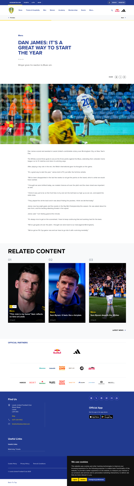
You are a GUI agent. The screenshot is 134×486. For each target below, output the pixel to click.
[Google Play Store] (107, 417)
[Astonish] (52, 368)
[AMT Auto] (91, 368)
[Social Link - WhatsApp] (117, 398)
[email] (124, 77)
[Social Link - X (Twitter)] (96, 398)
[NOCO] (22, 382)
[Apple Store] (94, 417)
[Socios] (52, 382)
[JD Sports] (81, 368)
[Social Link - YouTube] (111, 398)
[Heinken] (42, 382)
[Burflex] (71, 368)
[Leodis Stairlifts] (91, 382)
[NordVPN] (81, 382)
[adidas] (77, 351)
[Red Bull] (57, 351)
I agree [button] (75, 479)
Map (13, 416)
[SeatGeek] (62, 382)
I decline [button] (83, 479)
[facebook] (116, 77)
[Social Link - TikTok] (106, 398)
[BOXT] (32, 382)
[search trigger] (112, 10)
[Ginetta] (71, 382)
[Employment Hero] (101, 382)
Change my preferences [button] (96, 479)
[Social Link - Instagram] (101, 398)
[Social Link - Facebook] (91, 398)
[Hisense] (42, 368)
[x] (120, 77)
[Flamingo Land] (62, 368)
